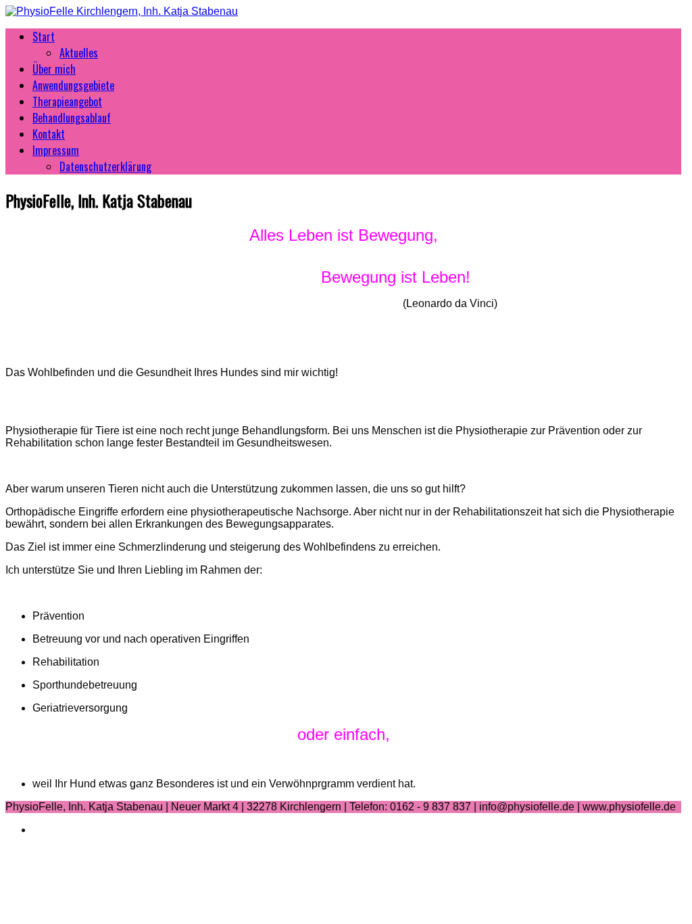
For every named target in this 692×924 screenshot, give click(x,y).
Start (43, 36)
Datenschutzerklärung (105, 166)
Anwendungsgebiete (73, 85)
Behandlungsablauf (71, 118)
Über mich (54, 69)
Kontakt (48, 134)
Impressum (55, 150)
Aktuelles (78, 53)
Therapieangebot (67, 101)
